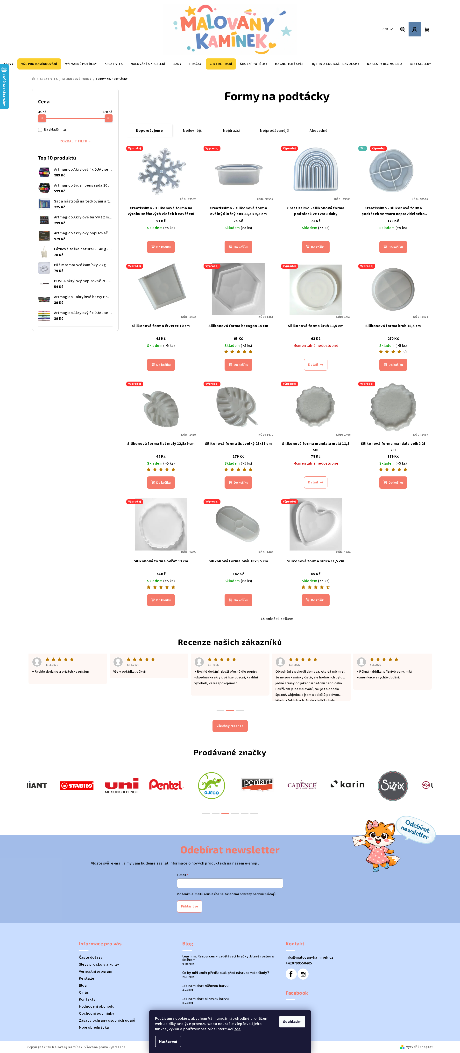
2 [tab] (215, 813)
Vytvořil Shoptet (419, 1047)
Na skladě (55, 129)
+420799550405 (299, 963)
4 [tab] (235, 813)
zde (237, 1029)
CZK (385, 29)
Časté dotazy (91, 957)
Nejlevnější (193, 130)
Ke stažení (88, 978)
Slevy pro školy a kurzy (99, 964)
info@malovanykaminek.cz (309, 957)
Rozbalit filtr (73, 141)
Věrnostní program (96, 971)
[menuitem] (39, 64)
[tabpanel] (49, 785)
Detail (313, 364)
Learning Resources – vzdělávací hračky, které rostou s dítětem (228, 958)
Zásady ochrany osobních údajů (107, 1020)
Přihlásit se (189, 906)
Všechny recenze (230, 726)
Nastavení (168, 1041)
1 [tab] (206, 813)
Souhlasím (292, 1021)
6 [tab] (254, 813)
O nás (84, 992)
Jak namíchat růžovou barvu (205, 985)
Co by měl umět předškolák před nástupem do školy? (225, 972)
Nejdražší (231, 130)
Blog (83, 985)
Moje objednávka (94, 1027)
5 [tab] (244, 813)
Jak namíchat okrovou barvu (205, 998)
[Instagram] (303, 974)
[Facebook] (291, 974)
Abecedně (318, 130)
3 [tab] (225, 813)
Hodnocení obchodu (97, 1006)
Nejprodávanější (274, 130)
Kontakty (87, 999)
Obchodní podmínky (96, 1013)
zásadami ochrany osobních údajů (250, 894)
